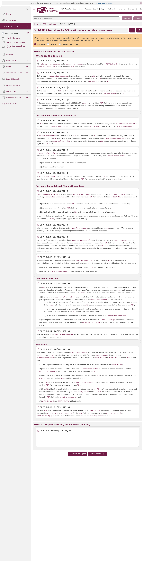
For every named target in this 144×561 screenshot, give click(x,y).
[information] (28, 33)
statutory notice (101, 355)
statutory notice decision (125, 123)
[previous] (132, 30)
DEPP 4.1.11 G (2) (108, 319)
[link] (47, 10)
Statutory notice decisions (47, 194)
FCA (72, 66)
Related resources (69, 44)
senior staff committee (46, 66)
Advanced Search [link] (91, 9)
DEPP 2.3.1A (117, 365)
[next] (139, 30)
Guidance (41, 44)
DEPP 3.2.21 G (64, 401)
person (84, 293)
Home (36, 24)
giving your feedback (104, 3)
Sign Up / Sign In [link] (135, 9)
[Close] (141, 3)
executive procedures (74, 64)
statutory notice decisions (50, 64)
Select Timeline (11, 33)
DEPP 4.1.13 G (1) (113, 413)
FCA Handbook (49, 24)
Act (108, 81)
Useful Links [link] (78, 9)
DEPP (62, 24)
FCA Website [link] (66, 9)
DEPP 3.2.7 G (100, 358)
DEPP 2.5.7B (118, 197)
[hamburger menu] (34, 10)
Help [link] (102, 9)
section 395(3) (95, 81)
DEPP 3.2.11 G (48, 401)
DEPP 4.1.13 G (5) (44, 416)
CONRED (50, 218)
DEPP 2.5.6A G (111, 64)
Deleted (53, 44)
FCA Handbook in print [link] (116, 9)
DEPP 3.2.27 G (114, 358)
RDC (52, 355)
